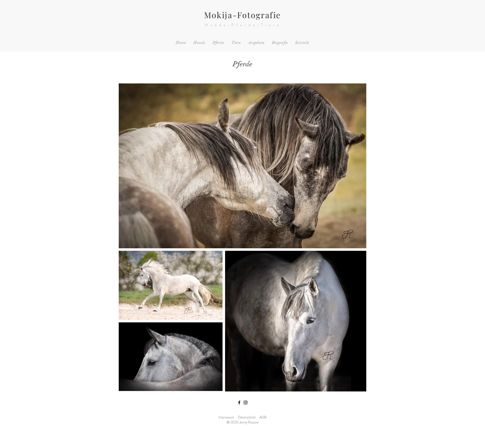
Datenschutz (247, 417)
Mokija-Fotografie (242, 14)
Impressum (226, 417)
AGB (262, 417)
